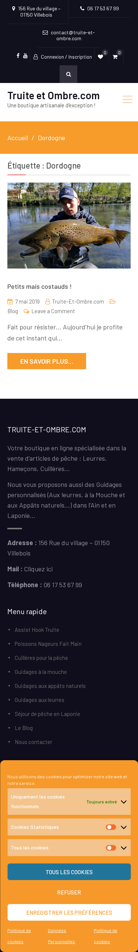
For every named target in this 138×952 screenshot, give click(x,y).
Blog (12, 311)
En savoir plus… (46, 361)
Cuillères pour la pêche (41, 657)
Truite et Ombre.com (53, 95)
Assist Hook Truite (37, 629)
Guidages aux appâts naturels (50, 685)
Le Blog (24, 727)
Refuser (69, 892)
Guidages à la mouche (41, 671)
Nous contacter (33, 741)
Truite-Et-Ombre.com (78, 301)
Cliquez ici (38, 569)
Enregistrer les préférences (69, 912)
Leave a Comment (53, 311)
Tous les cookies (69, 872)
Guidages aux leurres (39, 699)
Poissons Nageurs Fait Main (48, 643)
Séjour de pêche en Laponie (47, 713)
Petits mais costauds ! (39, 286)
